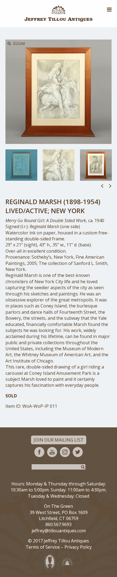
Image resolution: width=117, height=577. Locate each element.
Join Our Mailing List (59, 440)
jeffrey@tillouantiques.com (59, 531)
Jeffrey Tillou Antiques (58, 13)
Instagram (65, 452)
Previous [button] (102, 185)
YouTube (52, 452)
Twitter (78, 452)
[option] (21, 165)
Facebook (39, 452)
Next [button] (110, 185)
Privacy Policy (78, 547)
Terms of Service (43, 547)
